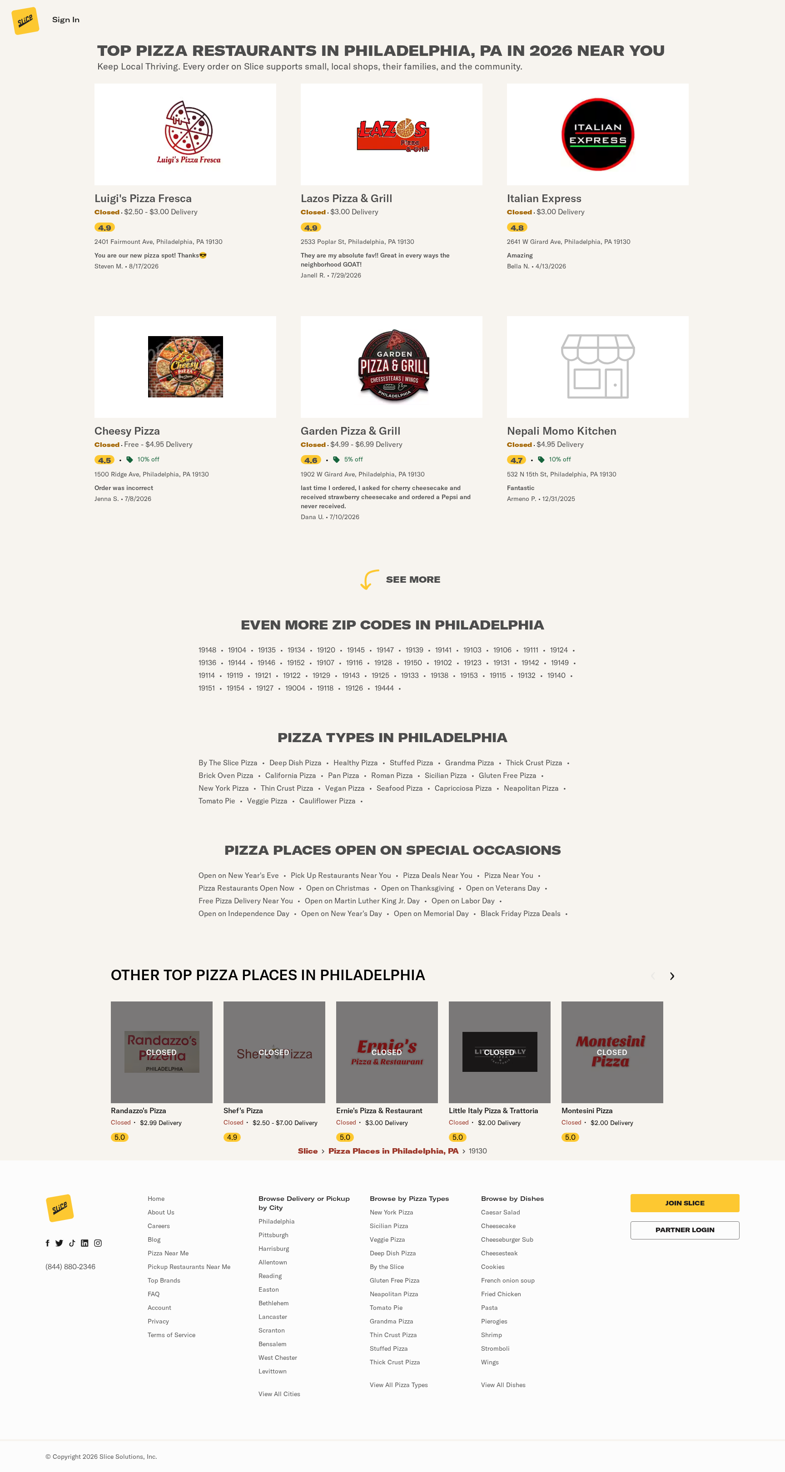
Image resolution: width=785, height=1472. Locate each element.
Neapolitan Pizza (394, 1294)
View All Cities (279, 1394)
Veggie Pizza (387, 1239)
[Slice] (24, 20)
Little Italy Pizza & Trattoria (493, 1110)
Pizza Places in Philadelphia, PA (393, 1150)
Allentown (272, 1262)
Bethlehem (273, 1303)
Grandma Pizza (391, 1321)
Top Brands (164, 1280)
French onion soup (508, 1280)
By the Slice (387, 1267)
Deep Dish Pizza (393, 1253)
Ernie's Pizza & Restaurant (379, 1110)
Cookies (493, 1267)
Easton (268, 1289)
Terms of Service (171, 1335)
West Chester (277, 1357)
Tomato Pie (386, 1307)
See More (413, 579)
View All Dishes (503, 1385)
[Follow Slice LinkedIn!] (85, 1244)
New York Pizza (391, 1212)
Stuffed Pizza (389, 1348)
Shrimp (491, 1335)
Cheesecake (498, 1226)
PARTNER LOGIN (685, 1230)
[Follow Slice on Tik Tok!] (72, 1244)
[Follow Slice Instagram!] (98, 1244)
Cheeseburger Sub (507, 1239)
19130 (478, 1150)
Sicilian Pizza (389, 1226)
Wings (490, 1362)
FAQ (153, 1294)
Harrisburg (273, 1248)
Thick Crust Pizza (395, 1362)
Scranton (271, 1330)
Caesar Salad (500, 1212)
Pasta (489, 1307)
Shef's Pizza (243, 1110)
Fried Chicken (501, 1294)
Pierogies (494, 1321)
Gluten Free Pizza (395, 1280)
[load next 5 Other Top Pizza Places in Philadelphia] (672, 976)
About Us (161, 1212)
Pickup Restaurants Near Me (189, 1267)
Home (156, 1198)
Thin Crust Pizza (393, 1335)
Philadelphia (276, 1221)
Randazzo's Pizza (138, 1110)
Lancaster (272, 1317)
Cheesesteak (499, 1253)
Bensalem (272, 1344)
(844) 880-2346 (70, 1266)
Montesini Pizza (587, 1110)
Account (159, 1307)
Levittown (272, 1371)
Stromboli (495, 1348)
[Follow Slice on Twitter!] (59, 1244)
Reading (270, 1276)
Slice (308, 1150)
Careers (159, 1226)
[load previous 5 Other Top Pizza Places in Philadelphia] (653, 976)
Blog (154, 1239)
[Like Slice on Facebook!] (47, 1244)
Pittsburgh (273, 1235)
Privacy (158, 1321)
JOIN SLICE (685, 1203)
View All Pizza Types (399, 1385)
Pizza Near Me (168, 1253)
